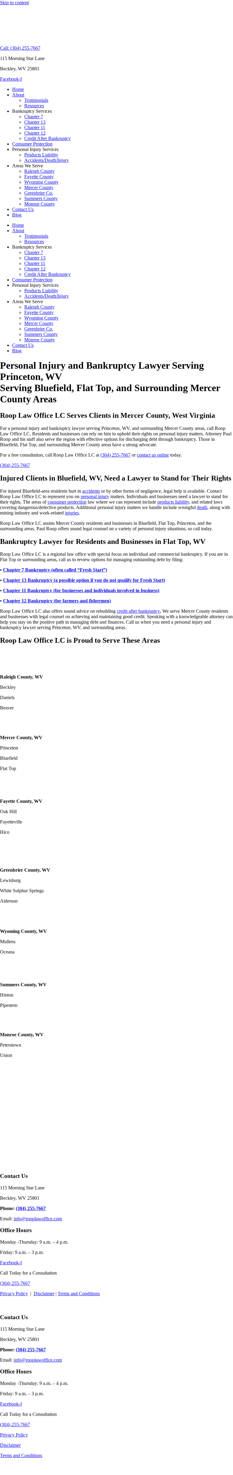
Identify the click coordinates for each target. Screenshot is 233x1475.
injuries (72, 512)
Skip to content (14, 2)
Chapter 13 (35, 122)
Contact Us (23, 209)
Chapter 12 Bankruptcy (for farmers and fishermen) (57, 600)
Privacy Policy (14, 1293)
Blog (17, 214)
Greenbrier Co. (38, 193)
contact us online (153, 455)
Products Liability (41, 154)
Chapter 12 (35, 133)
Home (18, 89)
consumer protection (67, 502)
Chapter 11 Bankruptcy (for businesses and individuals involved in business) (81, 590)
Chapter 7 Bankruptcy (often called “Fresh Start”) (55, 569)
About (18, 94)
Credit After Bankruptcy (47, 138)
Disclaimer (44, 1293)
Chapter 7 (33, 116)
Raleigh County (39, 171)
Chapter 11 (34, 127)
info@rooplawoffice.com (38, 1218)
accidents (91, 491)
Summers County (41, 198)
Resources (34, 105)
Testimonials (36, 100)
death (202, 507)
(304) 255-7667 (115, 455)
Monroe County (39, 203)
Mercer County (38, 187)
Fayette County (39, 176)
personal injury (95, 496)
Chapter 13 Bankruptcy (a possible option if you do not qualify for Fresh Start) (84, 580)
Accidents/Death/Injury (46, 160)
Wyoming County (41, 182)
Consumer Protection (32, 143)
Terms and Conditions (79, 1293)
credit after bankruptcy (138, 611)
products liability (173, 502)
